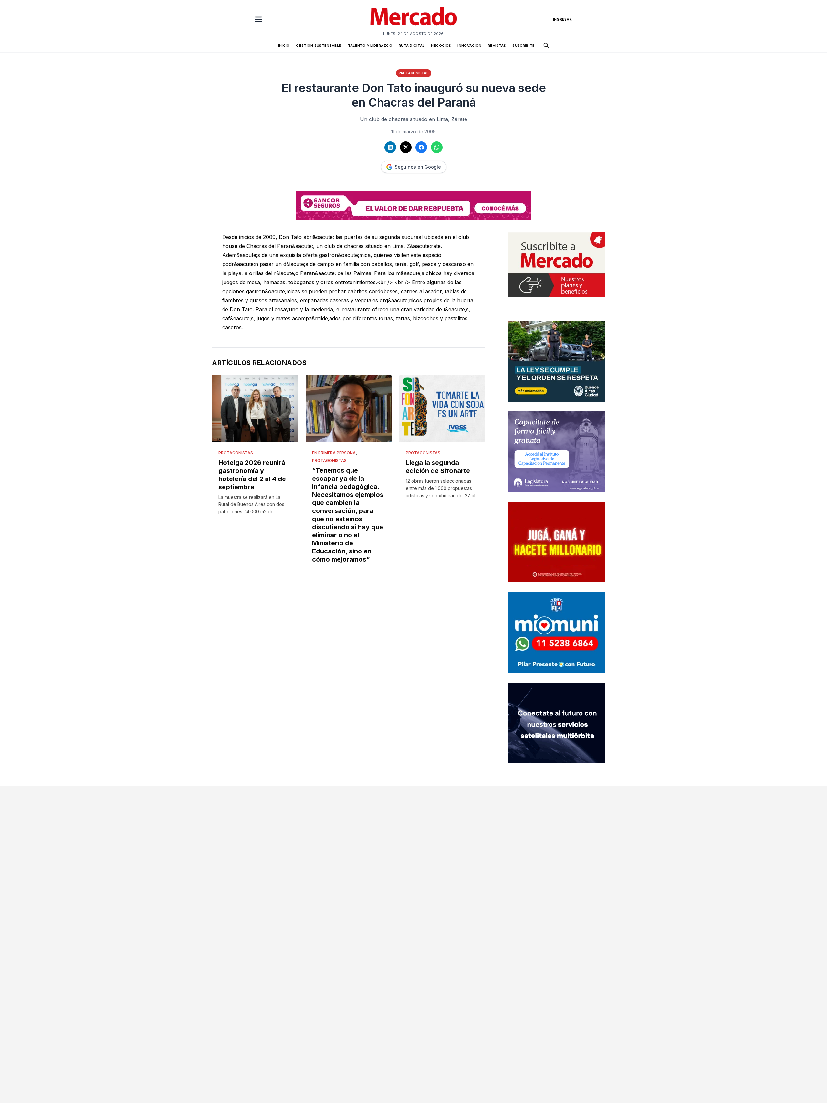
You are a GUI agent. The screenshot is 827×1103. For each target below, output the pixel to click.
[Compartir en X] (406, 147)
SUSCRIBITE (523, 45)
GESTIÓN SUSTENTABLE (318, 45)
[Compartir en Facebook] (421, 147)
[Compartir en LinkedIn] (390, 147)
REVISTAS (497, 45)
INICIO (284, 45)
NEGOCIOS (441, 45)
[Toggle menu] (258, 19)
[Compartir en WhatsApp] (437, 147)
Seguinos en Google (418, 167)
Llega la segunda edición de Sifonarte (438, 467)
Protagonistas (414, 73)
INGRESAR (562, 19)
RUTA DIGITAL (411, 45)
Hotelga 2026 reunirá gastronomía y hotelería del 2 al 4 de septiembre (252, 475)
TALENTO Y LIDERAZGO (370, 45)
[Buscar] (546, 45)
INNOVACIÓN (469, 45)
